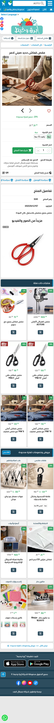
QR (5, 172)
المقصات (24, 45)
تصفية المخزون (33, 9)
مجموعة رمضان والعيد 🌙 (14, 9)
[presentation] (30, 111)
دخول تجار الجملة (25, 38)
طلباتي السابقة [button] (44, 38)
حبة (49, 137)
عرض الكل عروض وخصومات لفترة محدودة (27, 646)
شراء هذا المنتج (23, 150)
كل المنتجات (36, 45)
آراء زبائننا (9, 38)
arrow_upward (3, 674)
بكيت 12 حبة (39, 137)
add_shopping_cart (40, 332)
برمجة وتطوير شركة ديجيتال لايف (27, 691)
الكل (44, 9)
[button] (9, 3)
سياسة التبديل (23, 180)
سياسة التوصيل (42, 180)
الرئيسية (48, 45)
